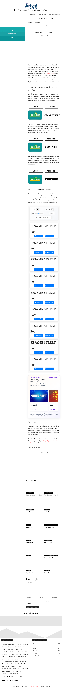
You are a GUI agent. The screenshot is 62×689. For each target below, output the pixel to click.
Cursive (47, 570)
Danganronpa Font (49, 527)
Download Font (39, 236)
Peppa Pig (46, 441)
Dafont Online (35, 686)
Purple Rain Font (48, 573)
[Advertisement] (44, 48)
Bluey (57, 441)
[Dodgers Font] (35, 551)
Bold (28, 525)
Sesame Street (50, 73)
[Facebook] (32, 661)
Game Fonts (48, 492)
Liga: (50, 213)
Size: (33, 213)
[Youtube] (47, 661)
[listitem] (39, 400)
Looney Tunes (34, 443)
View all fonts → (53, 377)
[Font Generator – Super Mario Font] (53, 489)
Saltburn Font (29, 542)
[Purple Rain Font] (53, 566)
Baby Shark (53, 441)
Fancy (29, 540)
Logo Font (30, 492)
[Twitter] (43, 661)
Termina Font (29, 527)
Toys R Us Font (48, 542)
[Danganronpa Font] (53, 521)
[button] (46, 25)
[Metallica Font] (35, 505)
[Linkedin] (40, 661)
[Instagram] (36, 661)
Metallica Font (30, 512)
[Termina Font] (35, 521)
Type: (36, 217)
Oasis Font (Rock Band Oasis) (34, 495)
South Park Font (48, 557)
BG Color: (48, 209)
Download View (49, 236)
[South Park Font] (53, 551)
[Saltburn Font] (35, 536)
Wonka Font (47, 512)
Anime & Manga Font (51, 525)
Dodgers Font (29, 557)
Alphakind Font (30, 573)
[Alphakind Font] (35, 566)
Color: (34, 209)
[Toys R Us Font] (53, 536)
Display (47, 509)
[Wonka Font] (53, 505)
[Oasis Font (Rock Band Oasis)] (35, 489)
